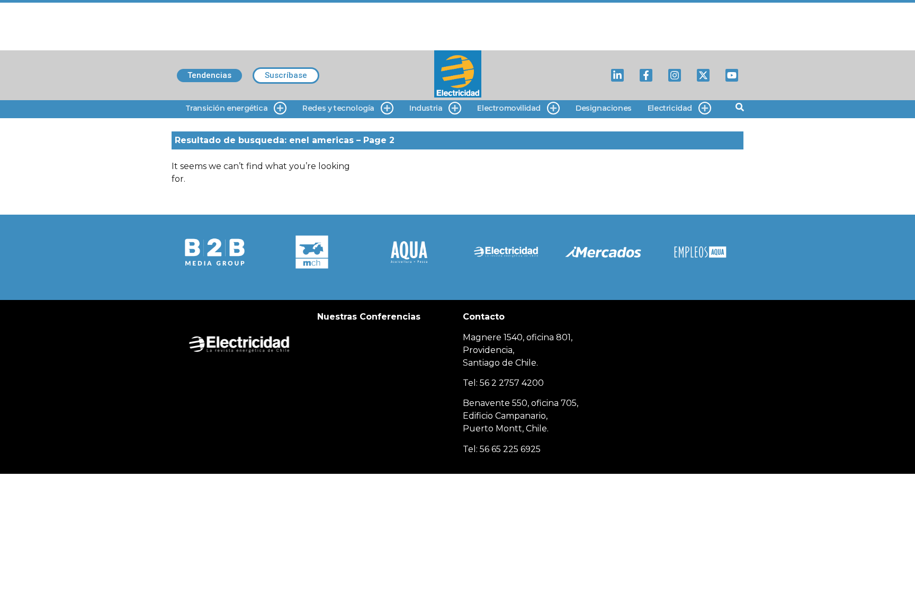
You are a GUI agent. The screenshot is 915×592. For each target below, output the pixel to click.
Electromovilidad (509, 108)
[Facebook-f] (646, 75)
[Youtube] (731, 75)
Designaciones (604, 108)
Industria (425, 108)
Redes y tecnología (338, 108)
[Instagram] (674, 75)
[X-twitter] (703, 75)
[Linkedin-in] (617, 75)
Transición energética (226, 108)
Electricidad (670, 108)
